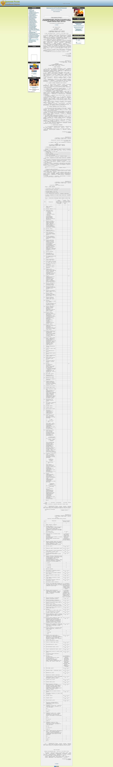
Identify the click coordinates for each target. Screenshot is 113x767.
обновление (58, 11)
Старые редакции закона (33, 34)
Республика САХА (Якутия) (34, 29)
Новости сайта (31, 10)
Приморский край (32, 19)
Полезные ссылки (32, 40)
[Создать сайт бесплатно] (56, 766)
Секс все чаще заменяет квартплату (34, 87)
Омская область (32, 18)
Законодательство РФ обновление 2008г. (33, 32)
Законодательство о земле (78, 27)
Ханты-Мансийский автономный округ (32, 27)
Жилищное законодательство (78, 25)
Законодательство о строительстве (78, 24)
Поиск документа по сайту (33, 39)
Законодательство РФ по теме (34, 33)
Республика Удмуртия (33, 25)
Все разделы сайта (32, 41)
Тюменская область (32, 24)
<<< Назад (56, 24)
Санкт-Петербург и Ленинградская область (33, 15)
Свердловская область (33, 22)
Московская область (32, 13)
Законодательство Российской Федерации (56, 7)
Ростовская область (32, 20)
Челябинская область (33, 28)
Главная (30, 9)
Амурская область (32, 16)
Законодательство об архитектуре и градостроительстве (78, 29)
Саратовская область (33, 21)
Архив (54, 11)
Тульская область (32, 23)
